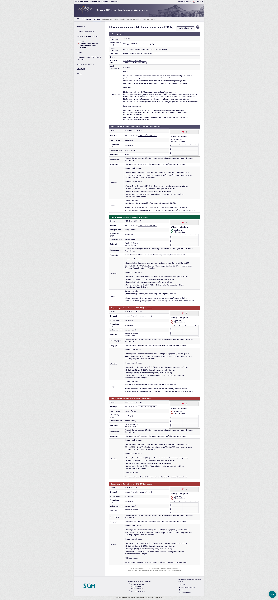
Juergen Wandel (130, 230)
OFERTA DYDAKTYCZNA (85, 64)
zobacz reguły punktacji (133, 63)
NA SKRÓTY (81, 27)
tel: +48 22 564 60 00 (137, 588)
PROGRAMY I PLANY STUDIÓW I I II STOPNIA (89, 58)
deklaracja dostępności (188, 587)
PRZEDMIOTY (81, 41)
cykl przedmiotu (179, 142)
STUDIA (79, 52)
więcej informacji (146, 135)
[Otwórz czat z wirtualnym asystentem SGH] (272, 594)
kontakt (183, 585)
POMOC (79, 74)
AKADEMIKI (81, 69)
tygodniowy (177, 139)
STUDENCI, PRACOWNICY (86, 32)
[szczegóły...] (186, 132)
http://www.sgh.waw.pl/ (138, 591)
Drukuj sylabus (184, 28)
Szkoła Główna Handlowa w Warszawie (137, 54)
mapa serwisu (185, 590)
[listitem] (87, 19)
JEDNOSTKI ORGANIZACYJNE (87, 36)
